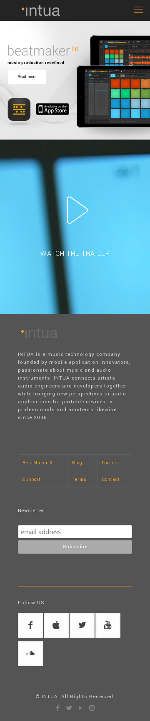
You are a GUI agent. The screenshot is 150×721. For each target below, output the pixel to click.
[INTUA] (75, 10)
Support (31, 479)
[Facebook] (58, 708)
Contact (111, 479)
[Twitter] (69, 708)
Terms (79, 479)
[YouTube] (80, 708)
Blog (77, 463)
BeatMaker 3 (37, 463)
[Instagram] (92, 708)
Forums (110, 463)
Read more (27, 77)
